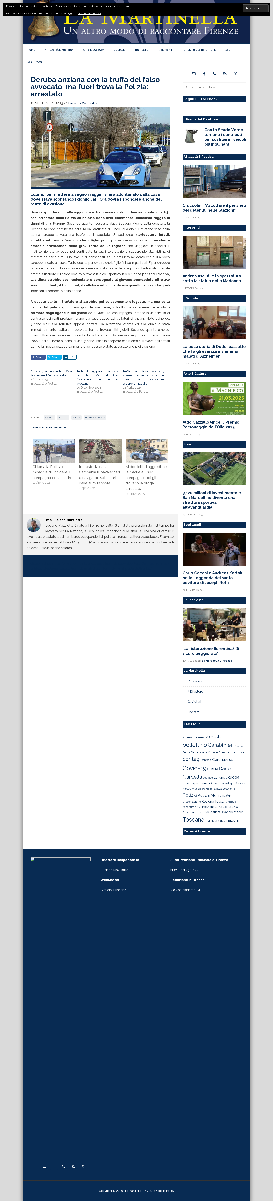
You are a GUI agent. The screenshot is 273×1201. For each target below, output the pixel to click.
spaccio (227, 812)
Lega (242, 783)
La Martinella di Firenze (136, 22)
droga (233, 777)
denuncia (220, 777)
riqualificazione (205, 806)
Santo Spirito (223, 806)
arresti (201, 737)
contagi (192, 759)
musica (196, 788)
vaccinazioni (228, 820)
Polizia (76, 417)
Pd (233, 789)
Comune (213, 752)
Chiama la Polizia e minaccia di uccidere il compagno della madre (52, 472)
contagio (206, 759)
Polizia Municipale (214, 795)
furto (214, 783)
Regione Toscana (214, 801)
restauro (232, 802)
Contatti (194, 712)
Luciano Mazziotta (114, 870)
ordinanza (207, 789)
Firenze (205, 783)
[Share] (65, 357)
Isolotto (63, 417)
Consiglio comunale (231, 752)
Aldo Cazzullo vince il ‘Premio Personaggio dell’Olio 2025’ (211, 424)
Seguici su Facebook (200, 99)
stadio (238, 812)
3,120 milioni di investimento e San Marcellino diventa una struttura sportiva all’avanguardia (212, 500)
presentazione (192, 801)
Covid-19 (194, 768)
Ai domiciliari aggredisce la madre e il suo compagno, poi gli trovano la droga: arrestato (146, 478)
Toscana (193, 819)
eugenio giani (191, 783)
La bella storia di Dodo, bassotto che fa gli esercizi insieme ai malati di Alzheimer (214, 351)
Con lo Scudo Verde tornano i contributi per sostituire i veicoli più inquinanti (225, 137)
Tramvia (211, 820)
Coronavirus (222, 759)
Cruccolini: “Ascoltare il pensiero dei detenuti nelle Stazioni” (214, 208)
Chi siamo (195, 681)
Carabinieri (221, 745)
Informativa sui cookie (89, 13)
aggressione (190, 737)
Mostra (187, 788)
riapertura (188, 806)
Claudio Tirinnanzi (114, 890)
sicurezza (198, 812)
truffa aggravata (95, 417)
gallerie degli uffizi (228, 783)
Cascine (239, 746)
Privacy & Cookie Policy (158, 1190)
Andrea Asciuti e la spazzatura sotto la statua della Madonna (212, 278)
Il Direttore (195, 691)
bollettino (195, 745)
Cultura (212, 769)
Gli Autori (194, 702)
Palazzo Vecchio (222, 788)
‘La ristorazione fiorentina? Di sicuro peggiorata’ (211, 651)
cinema (203, 752)
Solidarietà (213, 812)
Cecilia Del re (190, 752)
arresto (49, 417)
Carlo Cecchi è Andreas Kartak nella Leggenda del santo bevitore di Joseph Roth (212, 578)
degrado (208, 777)
